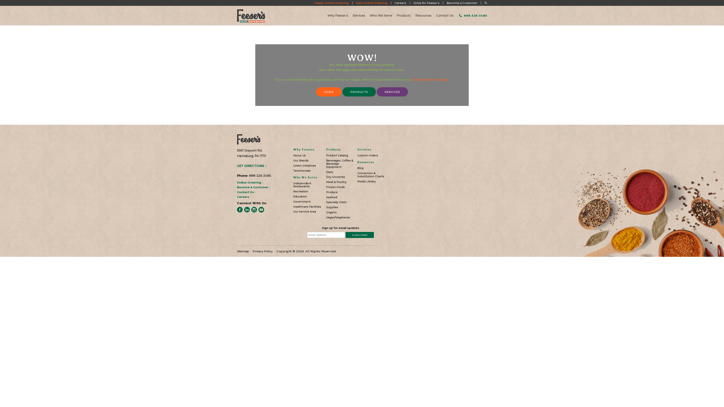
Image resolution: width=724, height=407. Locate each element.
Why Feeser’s (337, 15)
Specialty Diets (336, 202)
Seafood (331, 197)
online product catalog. (430, 79)
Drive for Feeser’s (426, 3)
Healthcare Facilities (307, 206)
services (392, 92)
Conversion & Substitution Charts (370, 175)
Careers (400, 3)
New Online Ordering (371, 3)
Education (300, 196)
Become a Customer (462, 3)
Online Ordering (249, 182)
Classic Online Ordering (331, 3)
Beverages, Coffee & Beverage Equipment (339, 163)
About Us (299, 155)
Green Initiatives (304, 165)
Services (359, 15)
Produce (332, 192)
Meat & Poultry (336, 182)
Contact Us (444, 15)
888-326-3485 (475, 15)
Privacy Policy (263, 251)
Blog (360, 168)
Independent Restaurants (302, 185)
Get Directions (251, 166)
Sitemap (243, 251)
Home (329, 92)
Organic (331, 212)
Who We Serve (381, 15)
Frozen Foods (335, 187)
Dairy (329, 172)
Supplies (332, 207)
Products (404, 15)
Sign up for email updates (340, 228)
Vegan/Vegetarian (338, 217)
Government (302, 201)
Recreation (300, 191)
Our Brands (301, 160)
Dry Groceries (335, 177)
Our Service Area (304, 211)
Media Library (366, 181)
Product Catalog (337, 155)
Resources (423, 15)
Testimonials (302, 170)
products (359, 92)
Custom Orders (367, 155)
